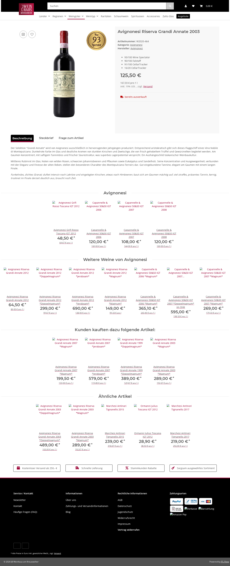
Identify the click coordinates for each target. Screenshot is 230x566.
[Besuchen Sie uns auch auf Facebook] (16, 546)
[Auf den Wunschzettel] (32, 34)
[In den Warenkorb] (13, 25)
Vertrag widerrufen (129, 529)
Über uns (71, 500)
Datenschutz (125, 506)
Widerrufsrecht (126, 518)
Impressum (124, 523)
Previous (9, 294)
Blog (68, 512)
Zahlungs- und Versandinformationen (87, 506)
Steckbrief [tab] (46, 138)
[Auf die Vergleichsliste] (23, 34)
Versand (148, 86)
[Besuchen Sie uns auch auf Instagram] (25, 546)
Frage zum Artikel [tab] (71, 138)
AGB (120, 500)
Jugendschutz (125, 512)
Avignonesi (136, 44)
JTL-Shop (225, 561)
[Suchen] (170, 6)
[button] (185, 6)
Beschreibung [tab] (22, 138)
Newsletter (19, 500)
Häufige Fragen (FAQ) (25, 512)
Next (220, 294)
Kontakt (17, 506)
